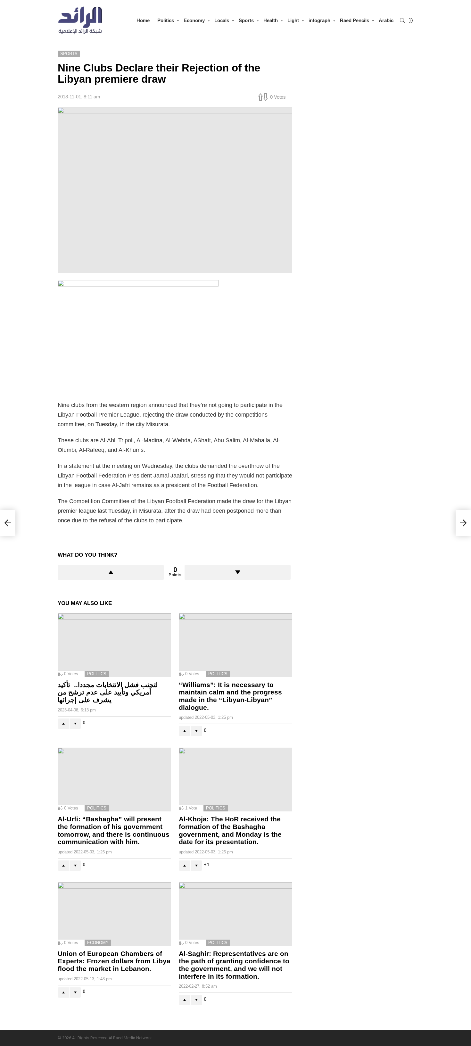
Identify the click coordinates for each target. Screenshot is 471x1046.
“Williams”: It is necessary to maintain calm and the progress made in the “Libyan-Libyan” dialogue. (230, 696)
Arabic (386, 20)
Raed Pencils (354, 20)
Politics (165, 20)
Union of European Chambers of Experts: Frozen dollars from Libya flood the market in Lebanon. (114, 961)
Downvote (238, 572)
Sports (246, 20)
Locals (221, 20)
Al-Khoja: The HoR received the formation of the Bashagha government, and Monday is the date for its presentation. (230, 830)
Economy (194, 20)
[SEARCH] (402, 20)
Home (143, 20)
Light (293, 20)
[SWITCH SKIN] (410, 20)
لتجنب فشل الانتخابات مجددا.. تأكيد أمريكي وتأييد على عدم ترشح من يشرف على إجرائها (108, 692)
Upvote (111, 572)
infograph (319, 20)
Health (270, 20)
